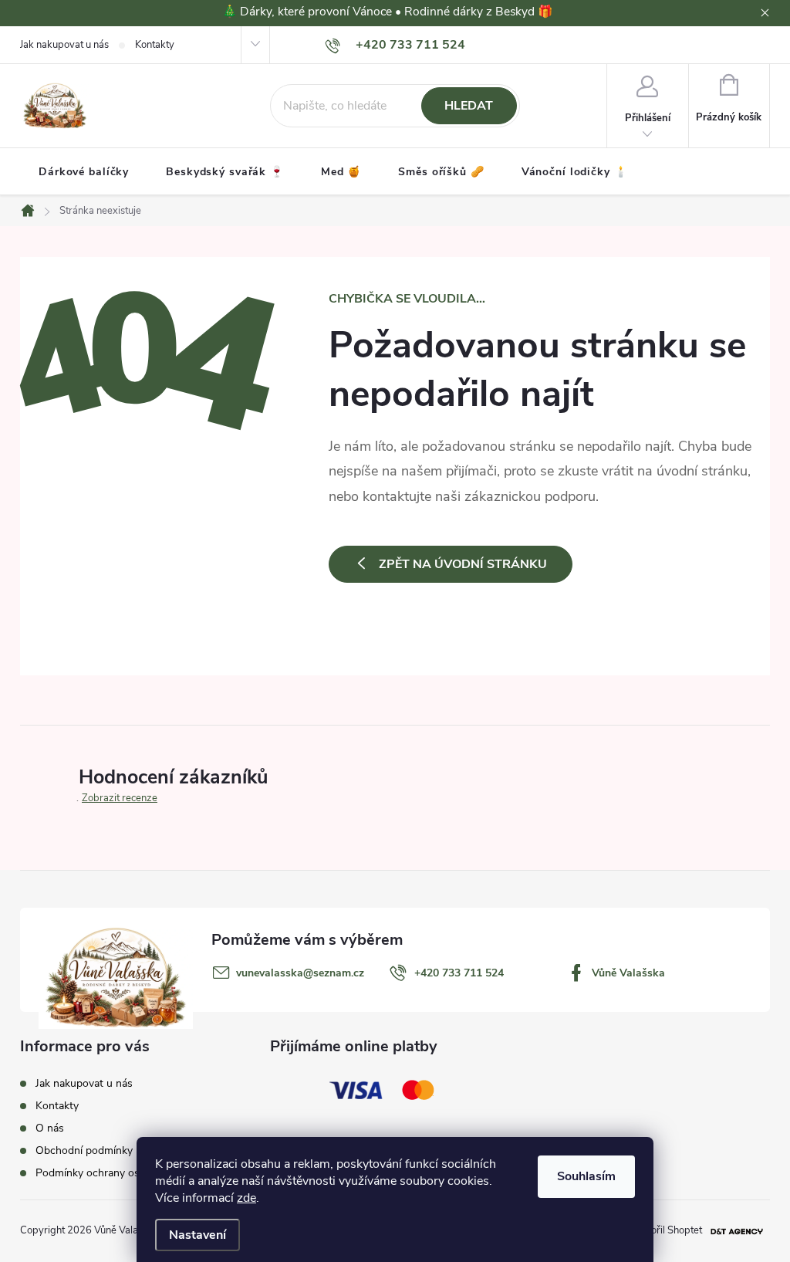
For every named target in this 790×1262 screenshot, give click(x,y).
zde (246, 1197)
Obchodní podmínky (84, 1150)
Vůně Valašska (628, 973)
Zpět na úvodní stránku (463, 564)
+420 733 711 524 (459, 973)
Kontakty (154, 45)
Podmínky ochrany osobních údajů (118, 1173)
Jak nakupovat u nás (64, 45)
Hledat (468, 105)
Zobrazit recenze (119, 798)
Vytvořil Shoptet (666, 1230)
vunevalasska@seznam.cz (300, 973)
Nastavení (197, 1234)
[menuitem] (83, 172)
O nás (49, 1128)
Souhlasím (586, 1176)
